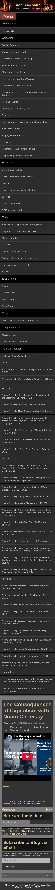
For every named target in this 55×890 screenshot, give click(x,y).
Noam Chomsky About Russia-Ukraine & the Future (27, 411)
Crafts (5, 217)
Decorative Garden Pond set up (17, 58)
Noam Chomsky (26, 804)
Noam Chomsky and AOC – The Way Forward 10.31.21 (24, 523)
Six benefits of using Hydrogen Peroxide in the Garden (24, 93)
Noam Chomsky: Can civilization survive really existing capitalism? (24, 631)
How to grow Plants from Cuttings (18, 79)
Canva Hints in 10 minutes (14, 341)
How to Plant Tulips (11, 128)
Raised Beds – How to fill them (16, 85)
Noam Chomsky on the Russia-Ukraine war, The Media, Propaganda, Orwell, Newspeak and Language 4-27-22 (25, 421)
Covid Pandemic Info (12, 170)
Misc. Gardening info (12, 72)
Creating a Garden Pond (14, 52)
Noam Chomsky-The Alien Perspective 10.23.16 (25, 656)
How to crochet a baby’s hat (15, 265)
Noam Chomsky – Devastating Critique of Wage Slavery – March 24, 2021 (25, 488)
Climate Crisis (8, 292)
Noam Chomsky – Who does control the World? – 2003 (26, 612)
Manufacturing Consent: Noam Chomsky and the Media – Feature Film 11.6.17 (25, 664)
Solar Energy (8, 306)
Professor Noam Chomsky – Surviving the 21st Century (24, 596)
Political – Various (12, 348)
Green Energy (9, 299)
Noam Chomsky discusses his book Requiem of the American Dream (27, 622)
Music (5, 313)
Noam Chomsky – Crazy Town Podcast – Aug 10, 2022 (25, 450)
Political (37, 804)
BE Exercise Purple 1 (12, 203)
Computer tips (9, 327)
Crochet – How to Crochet (14, 251)
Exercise (6, 197)
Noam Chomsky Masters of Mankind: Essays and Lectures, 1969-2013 (26, 587)
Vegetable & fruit (10, 102)
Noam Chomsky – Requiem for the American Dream (27, 496)
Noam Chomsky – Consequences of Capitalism (25, 541)
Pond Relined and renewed (15, 65)
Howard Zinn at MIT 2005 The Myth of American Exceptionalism (25, 689)
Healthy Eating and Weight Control (18, 190)
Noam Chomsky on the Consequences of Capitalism (27, 649)
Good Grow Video (27, 5)
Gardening (7, 38)
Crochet (6, 245)
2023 (4, 362)
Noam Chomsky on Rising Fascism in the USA (24, 404)
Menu (8, 16)
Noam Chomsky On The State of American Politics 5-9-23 (27, 380)
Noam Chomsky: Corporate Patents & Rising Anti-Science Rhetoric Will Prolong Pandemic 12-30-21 (26, 549)
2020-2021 (7, 458)
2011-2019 (7, 579)
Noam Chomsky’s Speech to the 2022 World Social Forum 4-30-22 (26, 431)
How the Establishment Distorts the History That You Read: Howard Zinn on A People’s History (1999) (27, 680)
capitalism (15, 804)
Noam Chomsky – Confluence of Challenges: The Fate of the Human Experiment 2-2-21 (26, 479)
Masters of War (9, 335)
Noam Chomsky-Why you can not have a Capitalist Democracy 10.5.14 (26, 641)
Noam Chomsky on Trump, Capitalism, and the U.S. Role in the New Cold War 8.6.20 (27, 570)
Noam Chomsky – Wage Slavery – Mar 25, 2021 (25, 503)
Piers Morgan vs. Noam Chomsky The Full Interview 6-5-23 (27, 370)
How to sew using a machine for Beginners (22, 224)
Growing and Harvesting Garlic (17, 108)
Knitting (5, 271)
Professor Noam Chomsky (14, 356)
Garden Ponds (9, 45)
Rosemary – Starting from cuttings (18, 149)
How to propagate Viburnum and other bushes (24, 122)
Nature (5, 286)
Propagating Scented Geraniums (18, 155)
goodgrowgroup (38, 723)
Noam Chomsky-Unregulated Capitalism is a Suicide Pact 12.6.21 (27, 533)
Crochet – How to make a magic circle (20, 258)
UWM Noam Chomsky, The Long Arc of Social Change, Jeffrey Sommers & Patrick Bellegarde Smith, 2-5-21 (25, 468)
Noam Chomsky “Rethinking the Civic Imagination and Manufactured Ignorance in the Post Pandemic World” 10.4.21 (26, 513)
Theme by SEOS (32, 887)
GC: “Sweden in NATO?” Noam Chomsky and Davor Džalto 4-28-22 (27, 441)
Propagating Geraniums (13, 135)
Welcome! (7, 23)
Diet (4, 183)
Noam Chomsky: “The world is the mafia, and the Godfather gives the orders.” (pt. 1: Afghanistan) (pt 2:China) (26, 560)
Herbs (5, 142)
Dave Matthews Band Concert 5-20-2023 (22, 320)
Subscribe (9, 866)
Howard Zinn (8, 672)
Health (5, 162)
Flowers (6, 115)
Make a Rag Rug (10, 238)
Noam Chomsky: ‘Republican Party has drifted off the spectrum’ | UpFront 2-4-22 (26, 396)
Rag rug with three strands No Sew (19, 231)
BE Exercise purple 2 (12, 210)
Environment (9, 278)
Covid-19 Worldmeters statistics (17, 176)
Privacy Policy (8, 31)
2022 (4, 388)
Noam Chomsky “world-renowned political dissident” (27, 604)
